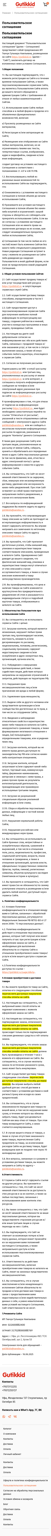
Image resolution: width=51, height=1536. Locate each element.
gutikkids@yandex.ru (13, 425)
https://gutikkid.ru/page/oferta (18, 972)
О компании (9, 1433)
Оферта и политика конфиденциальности (25, 1480)
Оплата (7, 1449)
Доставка (8, 1444)
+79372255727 (9, 1390)
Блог (5, 1504)
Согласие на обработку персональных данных (23, 1492)
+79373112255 (9, 1386)
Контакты (8, 1439)
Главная (6, 13)
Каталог (7, 1428)
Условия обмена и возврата (18, 1499)
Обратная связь (11, 1509)
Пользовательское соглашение (19, 1485)
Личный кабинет (12, 1454)
